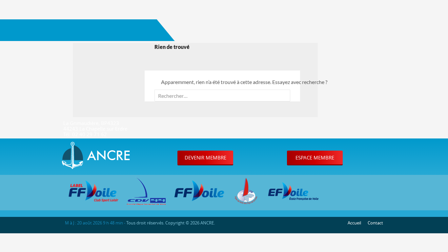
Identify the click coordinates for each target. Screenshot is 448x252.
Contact (375, 223)
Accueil (354, 223)
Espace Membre (314, 157)
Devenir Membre (205, 157)
